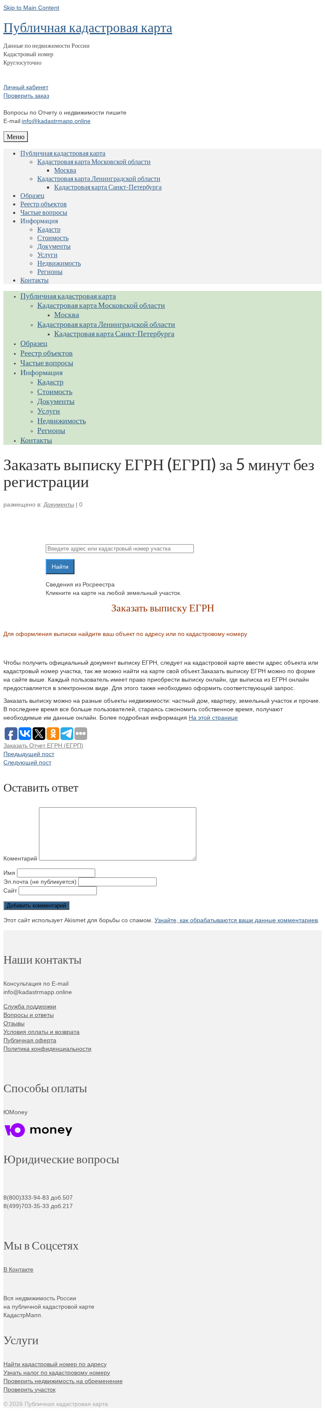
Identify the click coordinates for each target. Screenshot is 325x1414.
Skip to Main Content (31, 7)
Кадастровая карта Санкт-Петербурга (108, 187)
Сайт (10, 890)
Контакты (34, 280)
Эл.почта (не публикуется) (40, 881)
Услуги (47, 254)
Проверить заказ (26, 95)
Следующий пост (27, 762)
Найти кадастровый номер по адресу (55, 1364)
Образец (32, 195)
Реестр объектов (43, 204)
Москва (65, 170)
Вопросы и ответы (28, 1014)
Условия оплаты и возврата (41, 1031)
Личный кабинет (25, 87)
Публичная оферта (29, 1040)
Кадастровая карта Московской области (94, 161)
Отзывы (14, 1023)
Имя (9, 872)
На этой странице (213, 717)
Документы (54, 246)
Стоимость (53, 237)
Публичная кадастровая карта (87, 27)
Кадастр (49, 229)
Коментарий (20, 858)
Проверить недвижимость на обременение (63, 1381)
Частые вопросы (43, 212)
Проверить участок (29, 1389)
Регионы (50, 271)
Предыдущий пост (28, 754)
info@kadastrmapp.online (56, 121)
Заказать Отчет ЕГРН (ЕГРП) (43, 745)
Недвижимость (59, 263)
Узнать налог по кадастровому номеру (56, 1372)
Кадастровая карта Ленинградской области (98, 178)
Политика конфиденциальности (47, 1048)
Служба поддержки (29, 1006)
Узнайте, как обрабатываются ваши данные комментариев (236, 920)
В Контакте (18, 1269)
